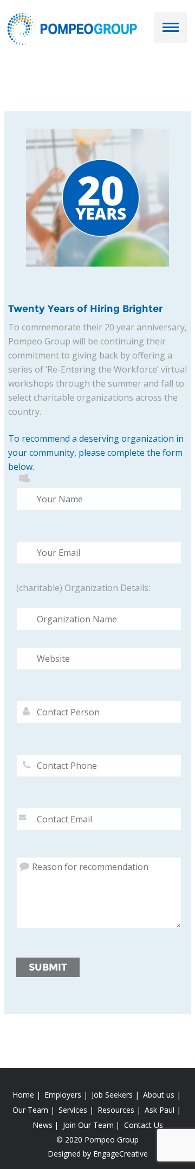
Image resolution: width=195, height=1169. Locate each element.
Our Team (30, 1110)
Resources (116, 1110)
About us (158, 1095)
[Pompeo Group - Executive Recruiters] (74, 28)
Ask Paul (159, 1110)
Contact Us (143, 1125)
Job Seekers (112, 1095)
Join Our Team (88, 1125)
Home (23, 1095)
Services (72, 1110)
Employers (62, 1095)
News (42, 1125)
